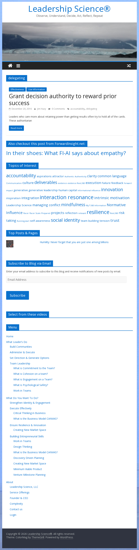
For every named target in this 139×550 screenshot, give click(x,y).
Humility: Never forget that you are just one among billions (74, 242)
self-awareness (40, 220)
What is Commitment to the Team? (34, 368)
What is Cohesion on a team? (30, 373)
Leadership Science (19, 205)
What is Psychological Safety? (30, 385)
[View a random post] (129, 65)
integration (30, 198)
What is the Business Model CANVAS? (35, 418)
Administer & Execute (22, 352)
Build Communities (21, 346)
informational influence (89, 190)
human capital (67, 190)
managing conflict (46, 205)
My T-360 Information (96, 205)
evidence (62, 183)
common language (112, 176)
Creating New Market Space (29, 430)
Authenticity (80, 176)
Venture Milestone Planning (29, 474)
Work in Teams (22, 390)
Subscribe (17, 295)
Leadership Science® (69, 8)
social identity (65, 220)
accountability (77, 108)
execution (93, 182)
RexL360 (114, 213)
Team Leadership (20, 363)
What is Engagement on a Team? (32, 379)
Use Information (36, 89)
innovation (112, 189)
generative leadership (43, 190)
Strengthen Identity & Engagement (30, 402)
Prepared (45, 213)
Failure (106, 183)
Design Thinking (22, 446)
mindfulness (73, 204)
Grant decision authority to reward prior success (63, 99)
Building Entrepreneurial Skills (27, 436)
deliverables (45, 182)
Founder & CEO (19, 498)
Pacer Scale (35, 213)
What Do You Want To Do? (22, 398)
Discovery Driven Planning (28, 458)
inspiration (13, 198)
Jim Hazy (42, 108)
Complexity (16, 503)
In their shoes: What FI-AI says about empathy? (66, 153)
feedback (117, 183)
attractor (58, 176)
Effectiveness (17, 89)
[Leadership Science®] (69, 25)
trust (114, 220)
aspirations (44, 176)
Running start (23, 221)
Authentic (69, 176)
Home (9, 336)
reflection (71, 213)
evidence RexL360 (76, 183)
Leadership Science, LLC (24, 487)
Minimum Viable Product (27, 469)
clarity (92, 176)
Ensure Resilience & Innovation (28, 425)
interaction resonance (67, 197)
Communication (14, 183)
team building (90, 220)
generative (21, 190)
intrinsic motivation (112, 197)
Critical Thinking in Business (29, 413)
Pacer (26, 213)
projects (57, 213)
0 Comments (58, 108)
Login (13, 515)
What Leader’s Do (16, 342)
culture (28, 182)
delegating (91, 108)
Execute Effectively (20, 408)
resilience (98, 212)
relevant (82, 213)
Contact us (16, 509)
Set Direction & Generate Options (29, 358)
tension (105, 220)
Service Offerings (20, 492)
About (9, 482)
